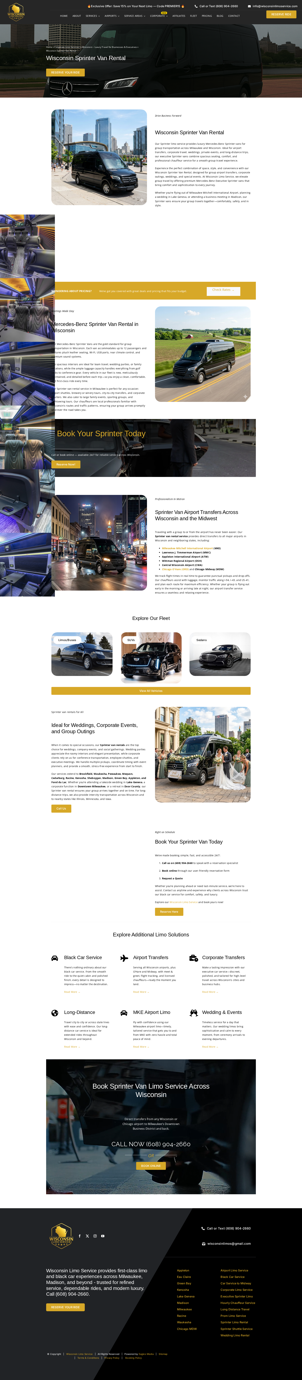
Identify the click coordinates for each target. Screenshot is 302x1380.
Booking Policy (133, 1357)
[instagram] (95, 1236)
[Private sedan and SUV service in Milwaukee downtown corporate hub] (61, 1222)
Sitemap (163, 1354)
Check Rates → (223, 290)
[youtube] (103, 1236)
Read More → (72, 991)
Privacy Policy (112, 1357)
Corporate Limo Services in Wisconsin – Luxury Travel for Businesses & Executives (95, 47)
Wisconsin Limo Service (184, 902)
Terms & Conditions (88, 1357)
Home (49, 47)
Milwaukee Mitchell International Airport (187, 548)
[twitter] (87, 1236)
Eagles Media (146, 1354)
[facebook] (80, 1236)
